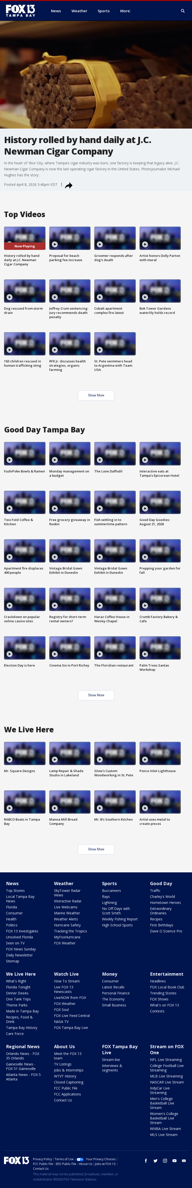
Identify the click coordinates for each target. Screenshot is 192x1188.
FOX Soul (61, 1009)
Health (11, 919)
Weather (64, 883)
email (184, 1161)
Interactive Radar (68, 901)
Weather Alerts (66, 919)
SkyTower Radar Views (67, 892)
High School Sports (117, 925)
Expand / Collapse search (183, 11)
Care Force (15, 1033)
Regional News (23, 1046)
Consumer (14, 913)
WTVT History (65, 1076)
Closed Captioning (68, 1082)
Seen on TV (15, 943)
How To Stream (67, 981)
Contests (157, 1011)
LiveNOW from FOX (70, 997)
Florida (11, 907)
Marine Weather (67, 913)
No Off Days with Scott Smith (116, 910)
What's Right (16, 981)
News (12, 883)
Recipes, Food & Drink (19, 1019)
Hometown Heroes (165, 902)
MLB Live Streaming (166, 1076)
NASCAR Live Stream (167, 1082)
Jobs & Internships (69, 1070)
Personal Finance (116, 993)
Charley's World (162, 896)
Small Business (114, 1005)
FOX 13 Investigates (22, 931)
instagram (165, 1161)
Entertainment (167, 974)
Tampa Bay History (21, 1027)
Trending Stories (163, 993)
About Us (64, 1046)
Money (109, 974)
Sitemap (12, 961)
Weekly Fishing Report (120, 919)
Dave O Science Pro (166, 931)
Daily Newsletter (19, 955)
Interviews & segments (112, 1067)
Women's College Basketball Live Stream (164, 1118)
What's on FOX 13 (164, 1005)
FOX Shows (159, 999)
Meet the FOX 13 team (68, 1055)
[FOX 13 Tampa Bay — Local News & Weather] (22, 11)
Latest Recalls (113, 987)
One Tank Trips (18, 999)
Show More (96, 395)
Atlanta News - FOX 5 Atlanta (23, 1076)
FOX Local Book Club (167, 987)
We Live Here (21, 974)
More (125, 10)
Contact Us (63, 1100)
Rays (106, 896)
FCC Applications (67, 1094)
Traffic (155, 890)
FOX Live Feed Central (72, 1015)
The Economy (113, 999)
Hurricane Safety (67, 925)
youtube (174, 1161)
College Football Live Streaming (167, 1067)
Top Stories (15, 890)
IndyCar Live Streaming (160, 1090)
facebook (146, 1161)
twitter (156, 1161)
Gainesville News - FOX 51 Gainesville (21, 1066)
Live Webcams (66, 907)
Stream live (111, 1059)
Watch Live (66, 974)
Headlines (158, 981)
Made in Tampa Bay (22, 1011)
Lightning (109, 902)
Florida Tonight (18, 987)
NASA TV (61, 1021)
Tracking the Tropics (70, 931)
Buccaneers (111, 890)
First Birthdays (161, 925)
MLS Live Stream (164, 1134)
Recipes (156, 919)
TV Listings (63, 1064)
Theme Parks (17, 1005)
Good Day (161, 883)
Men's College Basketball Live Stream (162, 1103)
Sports (109, 883)
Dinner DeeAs (17, 993)
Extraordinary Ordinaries (161, 910)
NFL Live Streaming (166, 1059)
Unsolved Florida (19, 937)
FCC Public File (66, 1088)
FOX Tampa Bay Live (71, 1027)
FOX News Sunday (21, 949)
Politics (12, 925)
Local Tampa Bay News (20, 898)
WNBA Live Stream (165, 1128)
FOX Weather (65, 943)
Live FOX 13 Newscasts (63, 989)
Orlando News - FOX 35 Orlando (22, 1055)
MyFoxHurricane (67, 937)
